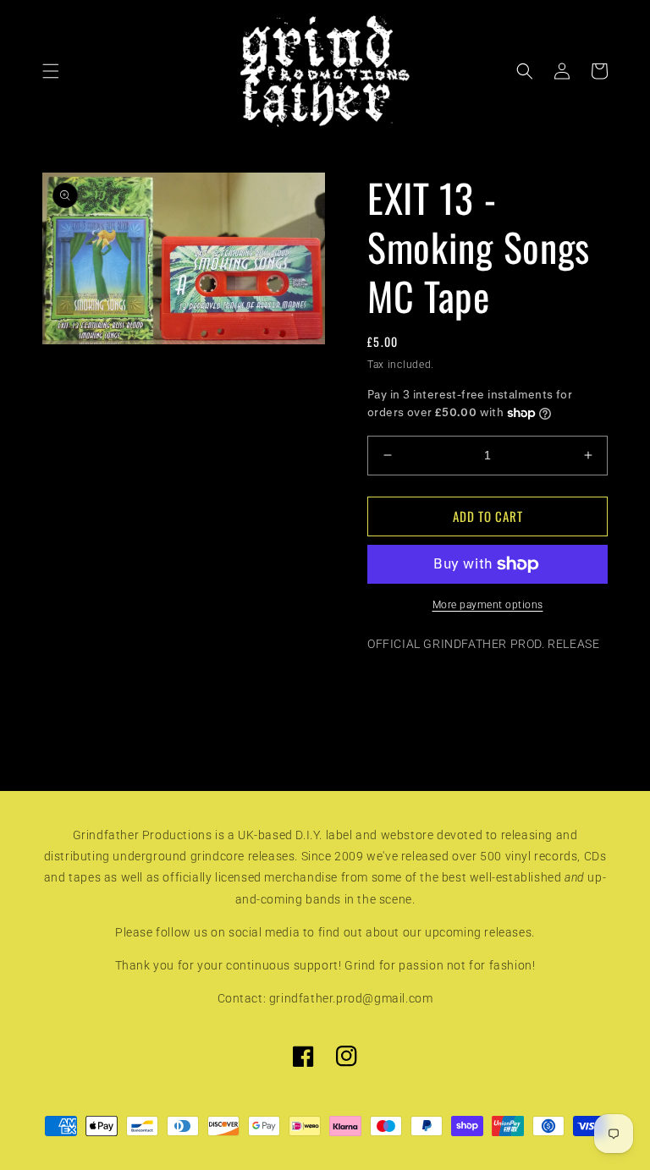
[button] (50, 71)
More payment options (487, 605)
